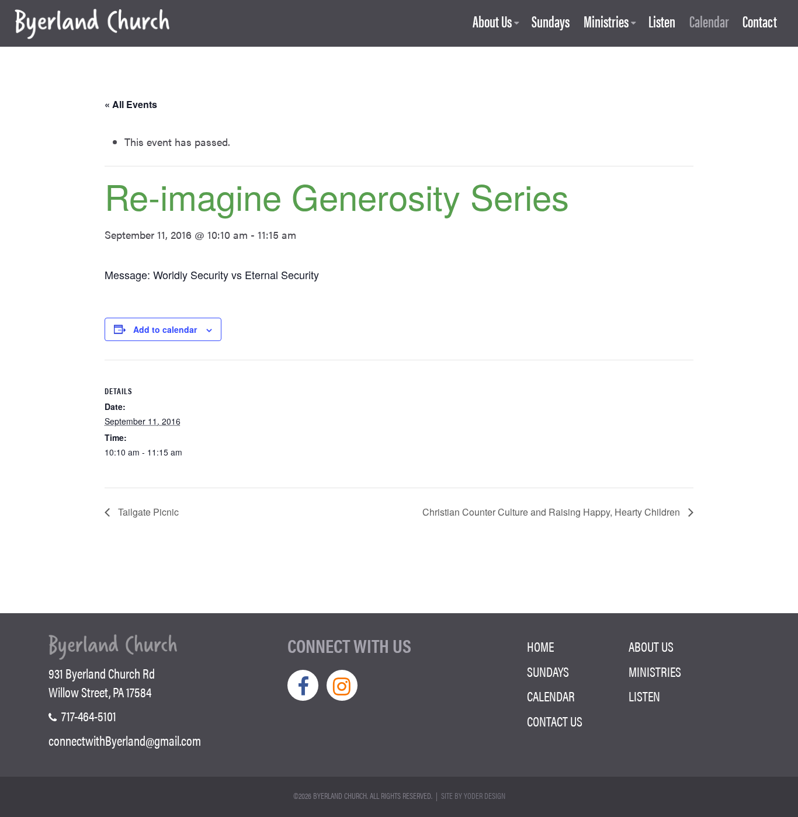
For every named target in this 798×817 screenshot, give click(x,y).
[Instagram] (342, 685)
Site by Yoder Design (473, 795)
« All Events (131, 104)
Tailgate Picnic (147, 512)
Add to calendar (165, 329)
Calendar (709, 22)
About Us (492, 22)
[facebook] (302, 685)
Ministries (606, 22)
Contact (760, 22)
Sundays (551, 22)
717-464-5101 (87, 716)
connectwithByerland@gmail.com (124, 740)
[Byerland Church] (92, 25)
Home (540, 646)
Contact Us (554, 721)
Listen (661, 22)
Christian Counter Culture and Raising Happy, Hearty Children (552, 512)
